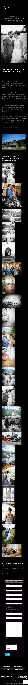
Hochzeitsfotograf (17, 666)
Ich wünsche (8, 606)
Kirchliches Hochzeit (19, 669)
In (15, 680)
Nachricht (8, 621)
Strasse (7, 593)
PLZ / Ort (7, 597)
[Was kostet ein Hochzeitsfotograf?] (20, 677)
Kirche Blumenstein (7, 669)
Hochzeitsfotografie (14, 16)
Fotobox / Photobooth (13, 639)
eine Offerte (10, 607)
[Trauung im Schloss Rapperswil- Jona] (7, 677)
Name (7, 589)
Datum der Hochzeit (10, 612)
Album (8, 641)
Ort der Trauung (9, 616)
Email (7, 602)
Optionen (8, 638)
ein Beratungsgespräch (13, 609)
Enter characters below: (11, 644)
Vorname (8, 584)
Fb (12, 680)
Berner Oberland (6, 666)
